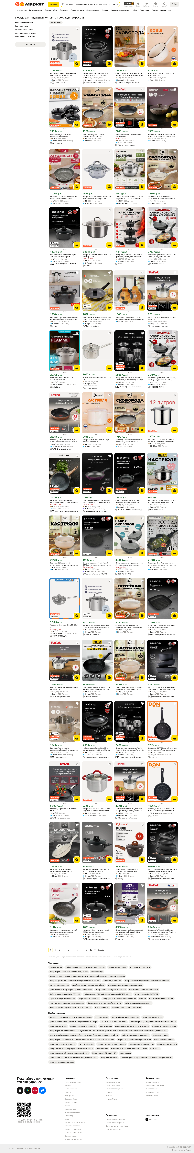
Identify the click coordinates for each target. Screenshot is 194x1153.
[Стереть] (117, 4)
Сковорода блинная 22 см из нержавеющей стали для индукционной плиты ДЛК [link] (93, 135)
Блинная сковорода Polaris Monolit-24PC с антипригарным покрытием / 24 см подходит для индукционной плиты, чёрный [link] (96, 564)
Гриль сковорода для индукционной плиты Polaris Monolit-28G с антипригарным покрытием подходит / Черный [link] (162, 626)
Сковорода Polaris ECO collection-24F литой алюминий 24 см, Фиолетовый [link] (96, 501)
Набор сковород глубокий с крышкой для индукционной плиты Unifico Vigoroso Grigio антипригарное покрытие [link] (129, 931)
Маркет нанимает (152, 1095)
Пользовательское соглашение (28, 1148)
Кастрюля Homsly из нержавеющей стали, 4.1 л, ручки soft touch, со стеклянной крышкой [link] (63, 74)
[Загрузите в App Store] (20, 1093)
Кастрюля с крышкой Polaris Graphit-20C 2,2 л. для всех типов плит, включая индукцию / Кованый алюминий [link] (96, 870)
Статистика (10, 1148)
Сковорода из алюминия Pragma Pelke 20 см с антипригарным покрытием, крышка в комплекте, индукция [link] (97, 318)
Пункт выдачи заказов (154, 1092)
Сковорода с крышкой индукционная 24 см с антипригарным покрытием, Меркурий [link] (161, 135)
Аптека (67, 1106)
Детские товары (71, 1136)
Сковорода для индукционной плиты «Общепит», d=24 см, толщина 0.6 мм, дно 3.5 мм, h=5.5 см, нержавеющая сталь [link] (129, 74)
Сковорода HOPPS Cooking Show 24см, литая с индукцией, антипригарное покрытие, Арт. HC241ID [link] (162, 749)
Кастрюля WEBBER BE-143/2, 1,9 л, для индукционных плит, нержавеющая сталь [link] (129, 198)
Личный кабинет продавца (115, 1119)
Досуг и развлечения (72, 1082)
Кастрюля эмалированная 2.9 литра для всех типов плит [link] (96, 441)
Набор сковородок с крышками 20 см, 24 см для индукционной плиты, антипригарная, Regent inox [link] (162, 256)
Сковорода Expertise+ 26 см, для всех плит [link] (63, 810)
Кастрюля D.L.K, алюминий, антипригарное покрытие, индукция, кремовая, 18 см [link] (63, 564)
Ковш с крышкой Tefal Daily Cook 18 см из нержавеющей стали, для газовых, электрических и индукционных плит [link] (129, 810)
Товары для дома (71, 1102)
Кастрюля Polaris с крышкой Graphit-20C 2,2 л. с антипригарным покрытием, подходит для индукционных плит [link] (63, 256)
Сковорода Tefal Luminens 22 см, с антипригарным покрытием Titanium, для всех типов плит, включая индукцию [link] (161, 931)
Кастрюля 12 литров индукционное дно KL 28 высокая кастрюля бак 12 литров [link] (161, 440)
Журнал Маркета (112, 1099)
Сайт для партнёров (113, 1129)
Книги (67, 1119)
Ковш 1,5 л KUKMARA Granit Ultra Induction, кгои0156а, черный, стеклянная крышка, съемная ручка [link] (128, 870)
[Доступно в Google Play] (27, 1093)
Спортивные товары (72, 1126)
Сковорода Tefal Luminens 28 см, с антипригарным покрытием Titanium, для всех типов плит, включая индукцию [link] (63, 441)
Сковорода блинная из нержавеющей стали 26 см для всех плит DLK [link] (129, 441)
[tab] (21, 10)
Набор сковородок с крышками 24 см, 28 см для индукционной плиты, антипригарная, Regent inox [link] (129, 564)
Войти (174, 4)
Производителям (152, 1089)
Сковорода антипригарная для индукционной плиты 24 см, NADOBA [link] (64, 501)
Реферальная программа (155, 1085)
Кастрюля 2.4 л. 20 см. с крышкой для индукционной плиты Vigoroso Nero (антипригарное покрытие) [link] (63, 318)
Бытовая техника (71, 1089)
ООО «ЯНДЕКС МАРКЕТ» (182, 1147)
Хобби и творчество (72, 1112)
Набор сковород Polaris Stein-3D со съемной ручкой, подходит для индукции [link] (95, 74)
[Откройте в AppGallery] (35, 1093)
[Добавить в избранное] (77, 29)
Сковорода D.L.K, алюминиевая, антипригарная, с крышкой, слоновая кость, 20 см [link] (161, 198)
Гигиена (68, 1092)
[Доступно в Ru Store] (42, 1093)
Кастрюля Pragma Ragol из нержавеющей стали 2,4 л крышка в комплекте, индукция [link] (63, 749)
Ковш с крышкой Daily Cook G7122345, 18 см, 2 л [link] (162, 318)
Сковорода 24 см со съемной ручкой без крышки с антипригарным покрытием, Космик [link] (63, 931)
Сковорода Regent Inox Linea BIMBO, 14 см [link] (64, 626)
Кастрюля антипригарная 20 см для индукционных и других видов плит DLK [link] (129, 688)
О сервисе (110, 1092)
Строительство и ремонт (74, 1132)
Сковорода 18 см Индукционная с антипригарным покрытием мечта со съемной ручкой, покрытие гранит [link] (161, 564)
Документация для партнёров (117, 1126)
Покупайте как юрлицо (114, 1089)
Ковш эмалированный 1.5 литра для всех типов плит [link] (161, 74)
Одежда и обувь (71, 1099)
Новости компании (152, 1082)
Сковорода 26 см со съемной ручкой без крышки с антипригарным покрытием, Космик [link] (63, 198)
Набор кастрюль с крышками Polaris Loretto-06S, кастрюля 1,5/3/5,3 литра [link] (129, 379)
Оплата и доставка (113, 1085)
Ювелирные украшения (73, 1139)
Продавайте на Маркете (115, 1123)
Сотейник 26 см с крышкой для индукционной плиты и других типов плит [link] (129, 626)
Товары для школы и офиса (75, 1122)
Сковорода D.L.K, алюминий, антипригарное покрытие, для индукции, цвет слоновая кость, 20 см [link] (64, 870)
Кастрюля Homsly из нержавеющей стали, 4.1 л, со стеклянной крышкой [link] (96, 626)
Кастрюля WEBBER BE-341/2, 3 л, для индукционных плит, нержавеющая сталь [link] (96, 810)
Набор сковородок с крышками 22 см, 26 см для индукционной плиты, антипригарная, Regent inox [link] (162, 379)
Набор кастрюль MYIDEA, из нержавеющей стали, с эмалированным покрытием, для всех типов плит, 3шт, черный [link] (64, 135)
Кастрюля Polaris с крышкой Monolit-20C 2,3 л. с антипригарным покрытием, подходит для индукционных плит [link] (96, 931)
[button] (56, 22)
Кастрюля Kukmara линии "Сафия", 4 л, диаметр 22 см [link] (97, 256)
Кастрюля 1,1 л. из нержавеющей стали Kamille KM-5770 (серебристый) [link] (97, 197)
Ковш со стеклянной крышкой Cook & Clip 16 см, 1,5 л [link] (64, 688)
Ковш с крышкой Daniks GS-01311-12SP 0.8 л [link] (97, 378)
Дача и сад (69, 1116)
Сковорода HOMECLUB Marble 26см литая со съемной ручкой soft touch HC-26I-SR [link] (161, 810)
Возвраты (109, 1095)
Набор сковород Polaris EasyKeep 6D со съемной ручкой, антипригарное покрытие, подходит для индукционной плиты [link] (162, 870)
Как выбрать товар (113, 1082)
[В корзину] (76, 63)
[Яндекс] (188, 1150)
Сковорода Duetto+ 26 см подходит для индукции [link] (128, 135)
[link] (56, 967)
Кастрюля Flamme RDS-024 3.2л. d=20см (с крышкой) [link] (62, 379)
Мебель (68, 1085)
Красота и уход (70, 1109)
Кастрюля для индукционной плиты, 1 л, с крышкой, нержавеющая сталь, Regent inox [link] (162, 501)
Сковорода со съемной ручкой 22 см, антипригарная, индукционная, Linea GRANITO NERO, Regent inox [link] (96, 688)
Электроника (69, 1095)
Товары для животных (73, 1129)
